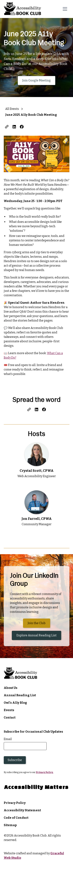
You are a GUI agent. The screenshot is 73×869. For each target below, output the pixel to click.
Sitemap (10, 825)
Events (9, 710)
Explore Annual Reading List (36, 635)
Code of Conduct (16, 817)
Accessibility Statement (22, 810)
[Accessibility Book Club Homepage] (22, 9)
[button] (64, 8)
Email (8, 739)
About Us (10, 688)
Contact (10, 717)
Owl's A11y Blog (15, 702)
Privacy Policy (15, 803)
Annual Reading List (20, 695)
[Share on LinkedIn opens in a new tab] (14, 127)
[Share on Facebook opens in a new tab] (22, 127)
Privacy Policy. (44, 772)
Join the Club (39, 623)
